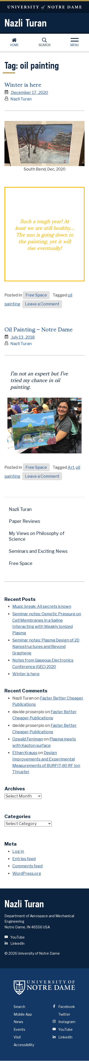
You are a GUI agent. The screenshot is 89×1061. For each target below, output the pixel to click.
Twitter (64, 1014)
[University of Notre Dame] (44, 987)
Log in (18, 851)
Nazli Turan (25, 23)
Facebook (66, 1006)
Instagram (66, 1022)
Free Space (36, 295)
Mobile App (23, 1014)
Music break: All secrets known (41, 606)
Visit (17, 1037)
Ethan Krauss (24, 752)
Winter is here (22, 84)
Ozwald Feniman (27, 739)
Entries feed (24, 858)
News (18, 1022)
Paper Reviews (24, 521)
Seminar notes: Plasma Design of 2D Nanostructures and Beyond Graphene (45, 646)
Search (44, 45)
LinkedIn (17, 943)
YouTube (17, 937)
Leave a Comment (43, 304)
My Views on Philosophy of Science (37, 536)
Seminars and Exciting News (38, 551)
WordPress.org (26, 873)
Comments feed (27, 866)
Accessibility (24, 1045)
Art (71, 467)
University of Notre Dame (44, 7)
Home (14, 45)
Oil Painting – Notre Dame (38, 328)
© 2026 (10, 953)
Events (19, 1029)
